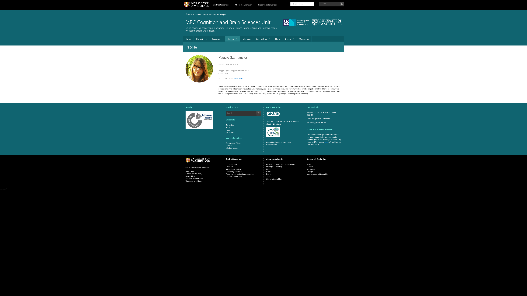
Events (268, 174)
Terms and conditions (193, 181)
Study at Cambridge (221, 5)
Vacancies (230, 132)
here (326, 142)
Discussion (311, 169)
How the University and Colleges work (280, 164)
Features (310, 167)
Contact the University (194, 174)
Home (187, 14)
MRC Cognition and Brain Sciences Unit (204, 15)
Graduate (229, 167)
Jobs (268, 177)
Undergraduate (231, 164)
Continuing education (234, 172)
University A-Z (191, 171)
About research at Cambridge (318, 174)
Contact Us (230, 125)
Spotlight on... (312, 172)
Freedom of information (194, 179)
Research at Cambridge (267, 5)
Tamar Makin (238, 78)
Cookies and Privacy (233, 143)
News (228, 130)
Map (268, 169)
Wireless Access (232, 148)
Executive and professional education (240, 174)
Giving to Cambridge (274, 179)
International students (234, 169)
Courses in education (234, 177)
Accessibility (190, 176)
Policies (229, 146)
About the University (243, 5)
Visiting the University (274, 167)
